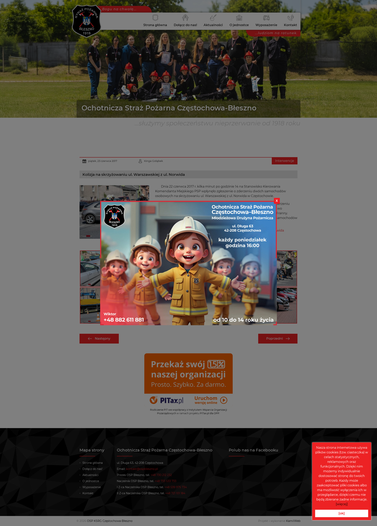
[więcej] (342, 504)
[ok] (342, 513)
